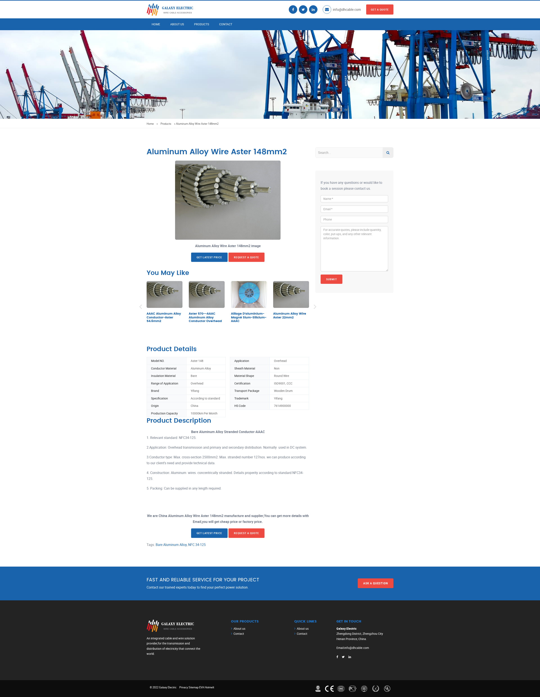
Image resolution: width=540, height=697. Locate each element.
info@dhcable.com (347, 9)
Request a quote (246, 257)
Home (156, 24)
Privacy (183, 687)
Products (201, 24)
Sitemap (193, 687)
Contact (225, 24)
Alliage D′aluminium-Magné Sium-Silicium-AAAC (248, 317)
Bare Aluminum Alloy (171, 544)
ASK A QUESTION (375, 583)
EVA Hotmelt (206, 687)
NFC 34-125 (197, 544)
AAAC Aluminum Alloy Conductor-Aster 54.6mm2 (164, 317)
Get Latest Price (209, 257)
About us (177, 24)
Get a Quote (380, 9)
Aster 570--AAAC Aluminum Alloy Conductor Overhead (205, 317)
